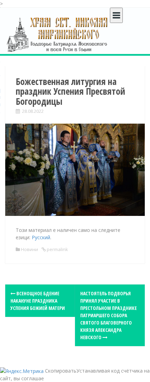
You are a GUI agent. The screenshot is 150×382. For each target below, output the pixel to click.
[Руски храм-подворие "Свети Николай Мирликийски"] (57, 34)
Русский (41, 237)
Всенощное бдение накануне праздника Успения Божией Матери (37, 300)
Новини (29, 249)
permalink (57, 249)
